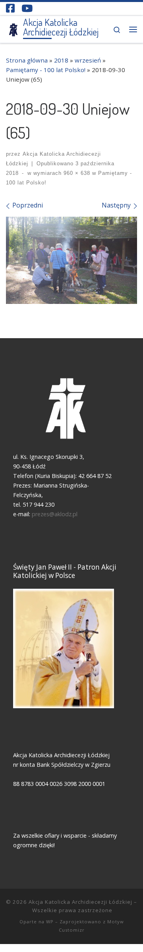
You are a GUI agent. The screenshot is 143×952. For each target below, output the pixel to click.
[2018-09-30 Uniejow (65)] (71, 260)
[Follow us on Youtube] (27, 8)
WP (50, 922)
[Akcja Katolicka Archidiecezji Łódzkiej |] (13, 28)
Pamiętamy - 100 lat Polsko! (45, 70)
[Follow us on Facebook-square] (10, 8)
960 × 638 (76, 173)
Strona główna (27, 60)
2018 (61, 60)
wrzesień (88, 60)
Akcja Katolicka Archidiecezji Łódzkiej (80, 901)
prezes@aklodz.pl (55, 514)
